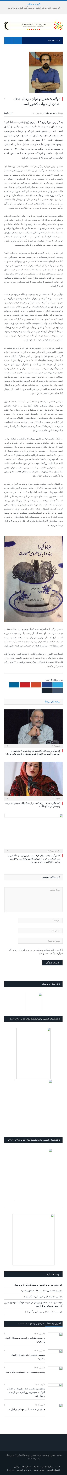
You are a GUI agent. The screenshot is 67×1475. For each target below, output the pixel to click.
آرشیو (16, 1466)
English (10, 1470)
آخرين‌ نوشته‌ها (54, 1323)
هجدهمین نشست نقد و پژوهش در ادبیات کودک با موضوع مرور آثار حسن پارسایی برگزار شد (26, 1392)
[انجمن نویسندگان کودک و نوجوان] (33, 25)
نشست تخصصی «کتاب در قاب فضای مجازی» (42, 1290)
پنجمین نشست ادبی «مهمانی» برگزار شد (43, 1296)
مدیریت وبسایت (51, 113)
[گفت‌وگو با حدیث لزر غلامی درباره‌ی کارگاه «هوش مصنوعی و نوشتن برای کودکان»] (33, 781)
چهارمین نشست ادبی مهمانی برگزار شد (44, 1311)
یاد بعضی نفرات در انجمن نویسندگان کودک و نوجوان (34, 7)
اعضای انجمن (53, 1470)
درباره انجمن (48, 1466)
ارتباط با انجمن (24, 1470)
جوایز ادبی (39, 1470)
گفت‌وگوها (8, 113)
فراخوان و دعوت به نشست (31, 1323)
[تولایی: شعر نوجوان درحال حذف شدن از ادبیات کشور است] (33, 73)
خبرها (36, 1466)
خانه (58, 1466)
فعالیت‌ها (26, 1466)
